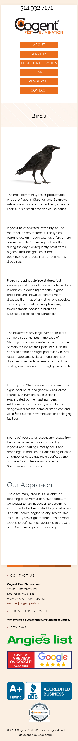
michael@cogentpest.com (24, 603)
